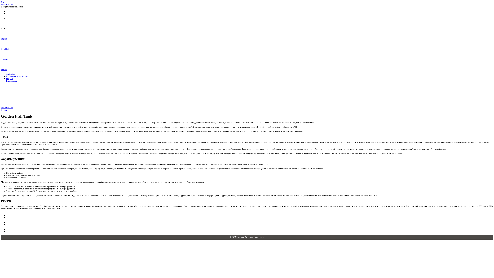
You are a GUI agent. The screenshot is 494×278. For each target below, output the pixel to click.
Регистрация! (7, 4)
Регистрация (11, 81)
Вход (3, 2)
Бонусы (9, 78)
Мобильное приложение (17, 76)
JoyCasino (10, 74)
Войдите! (5, 110)
